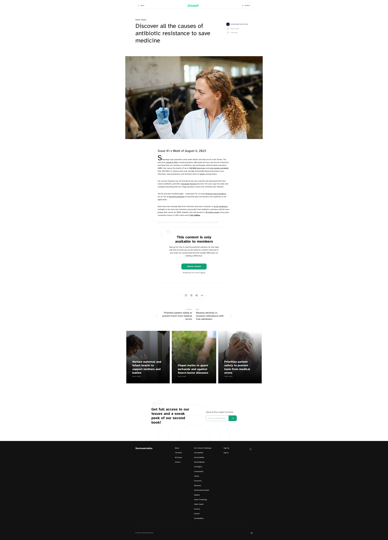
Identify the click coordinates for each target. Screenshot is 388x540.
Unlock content (194, 266)
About (177, 448)
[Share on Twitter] (186, 295)
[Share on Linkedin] (196, 295)
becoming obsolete (177, 197)
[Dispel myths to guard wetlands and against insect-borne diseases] (194, 357)
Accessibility (198, 453)
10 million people (213, 212)
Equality (197, 495)
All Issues (178, 457)
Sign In (202, 273)
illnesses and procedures (215, 194)
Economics (198, 481)
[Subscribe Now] (233, 418)
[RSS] (252, 533)
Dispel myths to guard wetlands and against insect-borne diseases (193, 369)
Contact (177, 462)
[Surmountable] (193, 5)
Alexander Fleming (188, 184)
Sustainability (199, 518)
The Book (178, 453)
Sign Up (226, 448)
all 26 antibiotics (221, 207)
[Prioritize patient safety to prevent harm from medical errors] (240, 357)
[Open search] (250, 449)
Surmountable (144, 448)
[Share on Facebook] (191, 295)
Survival (196, 514)
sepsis (202, 174)
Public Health (140, 20)
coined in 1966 (172, 162)
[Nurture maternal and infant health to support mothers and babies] (148, 357)
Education (197, 485)
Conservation (198, 471)
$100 (194, 215)
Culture (196, 476)
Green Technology (200, 499)
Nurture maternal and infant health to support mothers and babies (146, 367)
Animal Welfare (199, 462)
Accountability (199, 457)
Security (197, 509)
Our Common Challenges (202, 448)
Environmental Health (201, 490)
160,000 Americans (197, 168)
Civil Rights (198, 467)
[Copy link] (201, 295)
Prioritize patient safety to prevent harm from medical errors (237, 367)
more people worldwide (218, 168)
